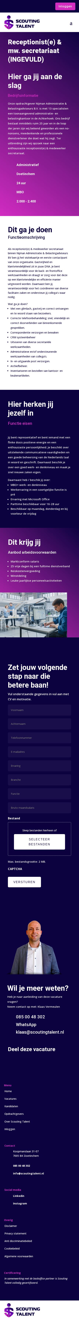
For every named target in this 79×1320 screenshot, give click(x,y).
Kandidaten (11, 1106)
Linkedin (18, 1196)
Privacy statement (15, 1233)
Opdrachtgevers (14, 1114)
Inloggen (65, 6)
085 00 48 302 (21, 1165)
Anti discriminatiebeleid (18, 1241)
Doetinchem (26, 174)
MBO (20, 192)
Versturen (24, 882)
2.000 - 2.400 (26, 201)
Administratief (28, 165)
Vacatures (10, 1098)
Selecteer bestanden (39, 842)
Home (8, 1091)
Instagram (20, 1203)
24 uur (21, 183)
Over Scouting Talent (17, 1121)
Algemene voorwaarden (18, 1256)
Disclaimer (10, 1226)
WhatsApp (26, 1024)
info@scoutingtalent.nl (28, 1173)
